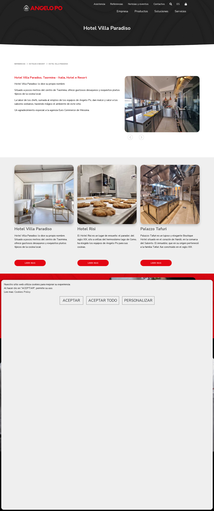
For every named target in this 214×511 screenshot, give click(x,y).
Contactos (159, 4)
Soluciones (161, 11)
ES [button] (178, 4)
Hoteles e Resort (37, 64)
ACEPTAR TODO (102, 300)
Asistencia (99, 4)
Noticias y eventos (138, 4)
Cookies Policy (22, 292)
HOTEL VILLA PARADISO (58, 64)
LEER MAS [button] (30, 263)
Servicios (180, 11)
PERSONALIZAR (138, 300)
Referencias (116, 4)
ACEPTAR (71, 300)
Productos (141, 11)
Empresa (122, 11)
